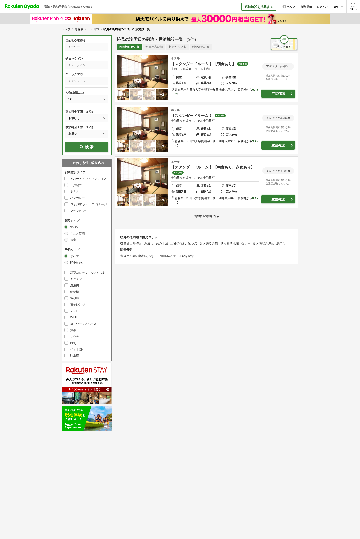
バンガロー (77, 198)
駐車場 (74, 355)
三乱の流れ (178, 243)
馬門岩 (281, 243)
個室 (73, 240)
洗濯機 (74, 285)
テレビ (74, 311)
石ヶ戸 (245, 243)
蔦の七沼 (162, 243)
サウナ (74, 336)
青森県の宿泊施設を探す (137, 256)
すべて (74, 227)
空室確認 (278, 93)
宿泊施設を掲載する (259, 7)
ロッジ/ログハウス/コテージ (88, 204)
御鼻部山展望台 (131, 243)
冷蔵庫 (74, 298)
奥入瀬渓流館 (208, 243)
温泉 (73, 330)
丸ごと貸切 (77, 233)
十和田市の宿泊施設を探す (175, 256)
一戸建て (76, 185)
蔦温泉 (149, 243)
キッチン (76, 279)
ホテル (74, 191)
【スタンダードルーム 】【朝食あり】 (203, 64)
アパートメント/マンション (88, 178)
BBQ (73, 343)
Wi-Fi (73, 317)
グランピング (79, 210)
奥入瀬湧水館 (229, 243)
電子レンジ (77, 304)
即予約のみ (77, 262)
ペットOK (76, 349)
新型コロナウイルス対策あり (89, 272)
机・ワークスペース (83, 324)
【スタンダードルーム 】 (192, 116)
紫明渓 (192, 243)
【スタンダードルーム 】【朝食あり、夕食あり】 (213, 167)
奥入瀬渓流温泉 (263, 243)
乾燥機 (74, 291)
